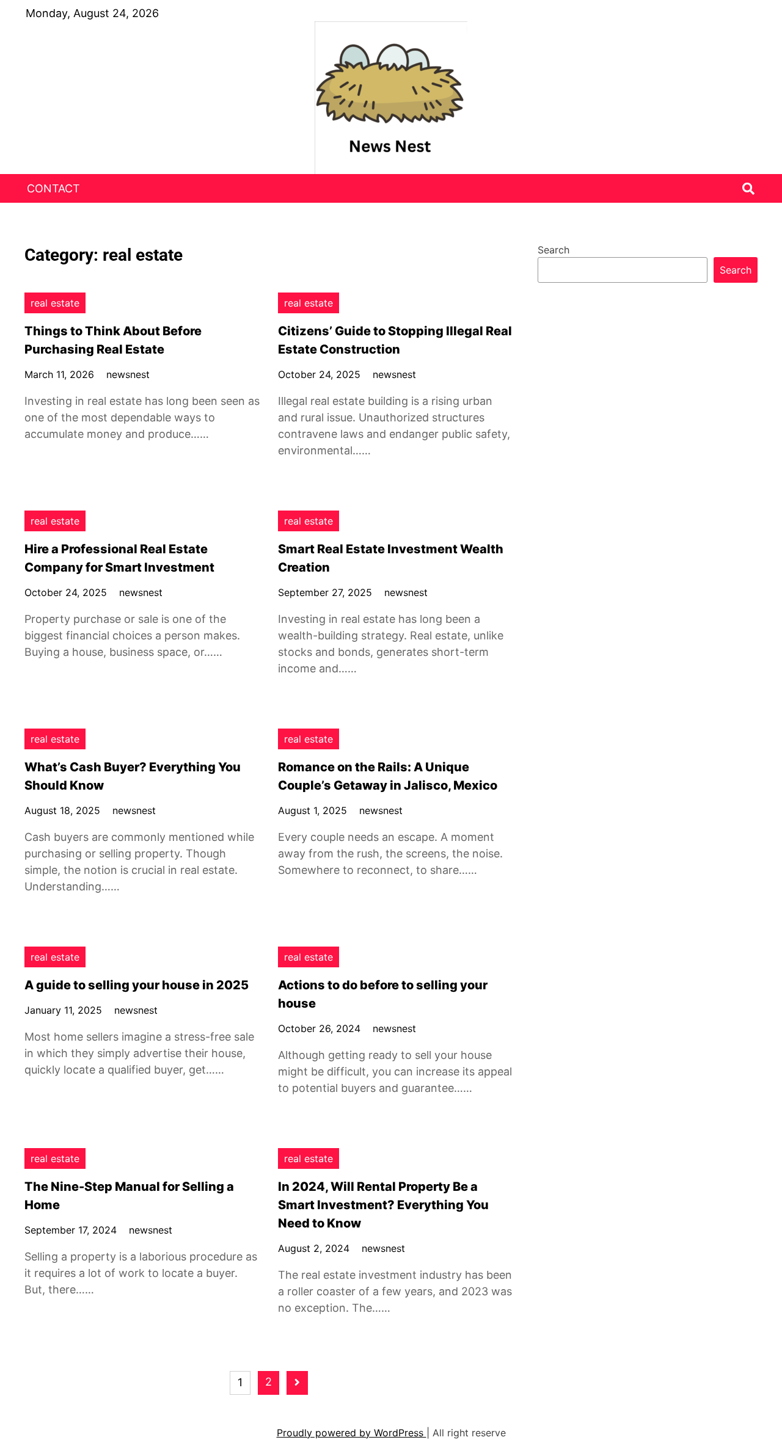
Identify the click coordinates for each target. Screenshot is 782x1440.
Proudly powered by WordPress (351, 1433)
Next (297, 1383)
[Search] (748, 188)
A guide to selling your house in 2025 (136, 985)
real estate (55, 303)
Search (553, 250)
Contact (53, 188)
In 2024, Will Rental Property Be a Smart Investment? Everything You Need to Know (383, 1205)
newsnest (128, 374)
